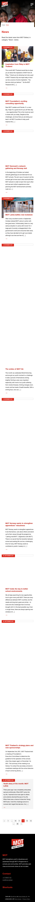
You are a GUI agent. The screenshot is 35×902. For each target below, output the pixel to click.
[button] (30, 897)
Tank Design (18, 899)
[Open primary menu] (32, 4)
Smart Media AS (23, 896)
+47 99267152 (7, 877)
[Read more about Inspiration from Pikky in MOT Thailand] (17, 56)
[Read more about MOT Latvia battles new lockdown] (17, 207)
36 (17, 824)
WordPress (14, 896)
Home (3, 25)
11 (19, 821)
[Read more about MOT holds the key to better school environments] (17, 573)
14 (31, 821)
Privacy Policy (26, 899)
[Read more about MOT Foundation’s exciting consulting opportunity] (17, 98)
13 (27, 821)
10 (15, 821)
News (7, 25)
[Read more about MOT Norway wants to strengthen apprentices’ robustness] (17, 462)
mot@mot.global (7, 880)
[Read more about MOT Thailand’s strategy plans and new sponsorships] (17, 684)
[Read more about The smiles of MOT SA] (17, 308)
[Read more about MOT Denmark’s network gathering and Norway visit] (17, 149)
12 (23, 821)
